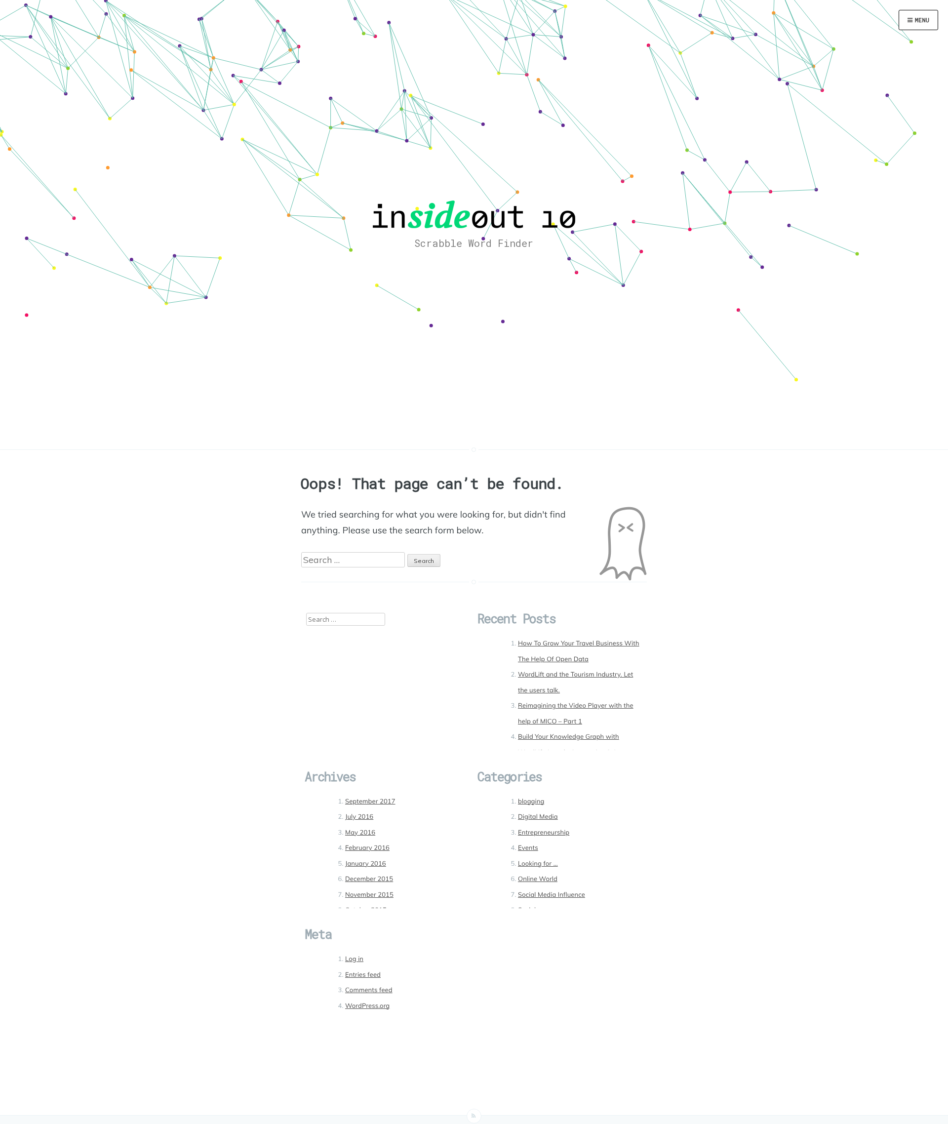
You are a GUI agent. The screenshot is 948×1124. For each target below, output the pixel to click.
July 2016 (359, 817)
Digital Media (538, 817)
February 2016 (367, 848)
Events (528, 848)
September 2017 (370, 801)
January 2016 (365, 864)
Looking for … (538, 864)
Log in (354, 959)
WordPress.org (367, 1006)
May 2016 (360, 833)
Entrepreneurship (543, 833)
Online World (537, 879)
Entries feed (363, 975)
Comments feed (369, 990)
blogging (531, 801)
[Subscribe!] (474, 1116)
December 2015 (369, 879)
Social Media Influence (551, 895)
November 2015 (369, 895)
